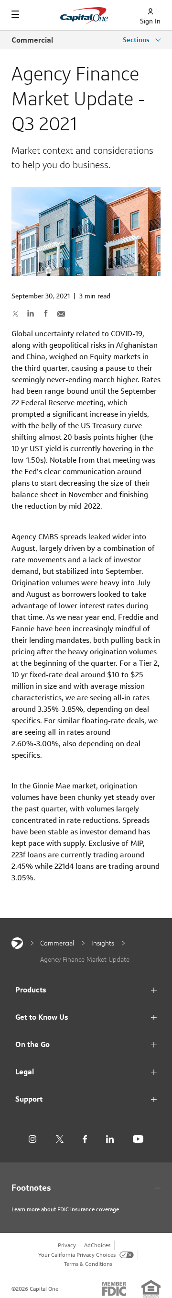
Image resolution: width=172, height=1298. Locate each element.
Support (29, 1099)
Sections (137, 39)
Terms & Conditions (88, 1263)
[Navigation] (15, 14)
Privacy (67, 1245)
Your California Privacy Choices (77, 1254)
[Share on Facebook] (46, 313)
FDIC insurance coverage (88, 1209)
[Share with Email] (61, 313)
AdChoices (97, 1245)
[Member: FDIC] (114, 1289)
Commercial (32, 40)
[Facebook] (85, 1139)
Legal (24, 1072)
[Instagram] (32, 1139)
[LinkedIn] (110, 1139)
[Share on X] (15, 313)
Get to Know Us (41, 1017)
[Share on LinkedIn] (30, 313)
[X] (59, 1139)
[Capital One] (17, 943)
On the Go (32, 1044)
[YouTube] (138, 1139)
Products (30, 990)
